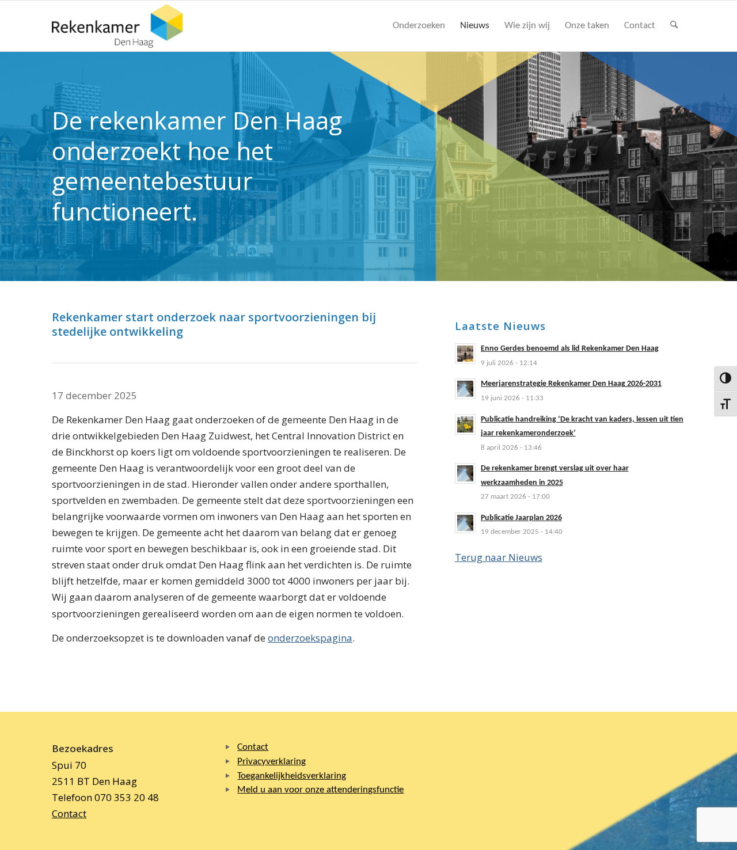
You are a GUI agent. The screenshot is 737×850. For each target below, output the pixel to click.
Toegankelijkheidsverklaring (291, 776)
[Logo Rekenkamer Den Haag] (117, 26)
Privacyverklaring (271, 761)
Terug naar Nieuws (498, 557)
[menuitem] (419, 26)
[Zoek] (674, 26)
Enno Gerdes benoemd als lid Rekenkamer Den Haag (570, 348)
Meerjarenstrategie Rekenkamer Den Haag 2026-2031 (571, 384)
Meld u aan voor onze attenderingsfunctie (320, 790)
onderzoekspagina (310, 637)
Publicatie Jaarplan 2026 (521, 518)
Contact (69, 813)
